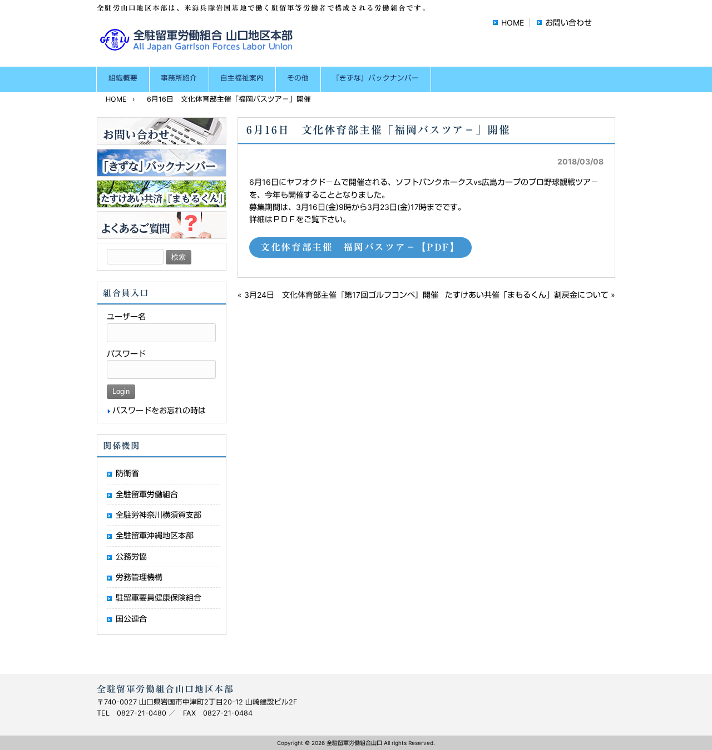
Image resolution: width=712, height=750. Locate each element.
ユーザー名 (126, 316)
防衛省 (127, 473)
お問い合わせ (568, 22)
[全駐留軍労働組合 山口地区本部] (198, 48)
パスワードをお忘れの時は (159, 410)
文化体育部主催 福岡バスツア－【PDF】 (360, 247)
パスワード (126, 353)
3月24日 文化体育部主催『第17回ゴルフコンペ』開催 (341, 294)
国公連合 (131, 618)
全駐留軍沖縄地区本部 (155, 535)
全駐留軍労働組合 (147, 494)
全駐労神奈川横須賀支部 (158, 514)
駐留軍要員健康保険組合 (158, 597)
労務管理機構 (139, 577)
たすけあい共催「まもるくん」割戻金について (527, 294)
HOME (512, 22)
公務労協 (131, 556)
